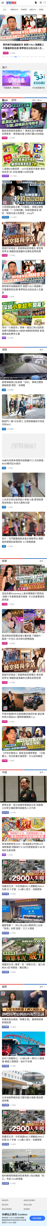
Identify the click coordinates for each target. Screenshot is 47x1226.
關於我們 (5, 1205)
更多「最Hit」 (37, 100)
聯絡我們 (5, 1200)
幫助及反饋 (28, 1205)
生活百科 (6, 53)
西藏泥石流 (14, 10)
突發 (3, 390)
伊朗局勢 (24, 10)
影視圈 (4, 138)
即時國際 (5, 972)
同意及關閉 (36, 1218)
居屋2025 (33, 10)
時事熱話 (5, 217)
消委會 (41, 10)
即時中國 (5, 812)
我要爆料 (27, 1209)
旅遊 (3, 338)
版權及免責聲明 (29, 1200)
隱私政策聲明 (7, 1209)
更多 (41, 350)
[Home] (11, 2)
